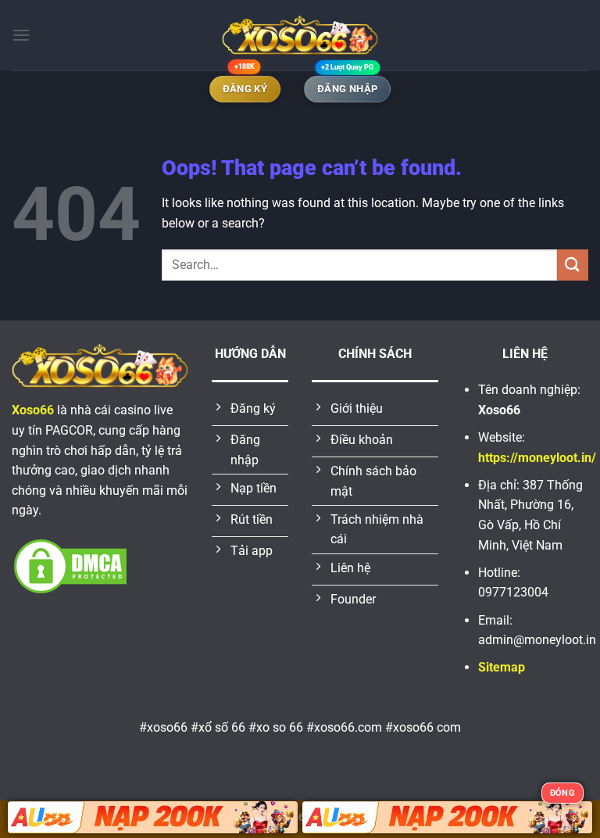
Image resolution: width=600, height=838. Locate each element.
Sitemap (501, 667)
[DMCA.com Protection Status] (70, 564)
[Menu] (21, 35)
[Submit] (572, 264)
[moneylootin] (300, 35)
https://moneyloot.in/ (537, 457)
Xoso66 (33, 410)
